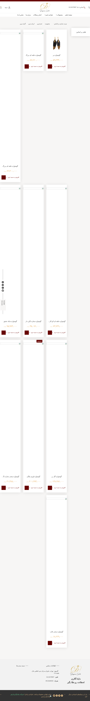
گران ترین (23, 24)
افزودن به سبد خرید (59, 66)
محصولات (60, 15)
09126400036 (52, 681)
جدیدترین (39, 24)
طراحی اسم (49, 15)
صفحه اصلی (68, 15)
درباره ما (28, 15)
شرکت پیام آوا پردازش (17, 694)
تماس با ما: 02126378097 (76, 7)
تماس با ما (20, 15)
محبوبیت (47, 24)
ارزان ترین (31, 24)
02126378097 (52, 677)
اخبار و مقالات (37, 15)
